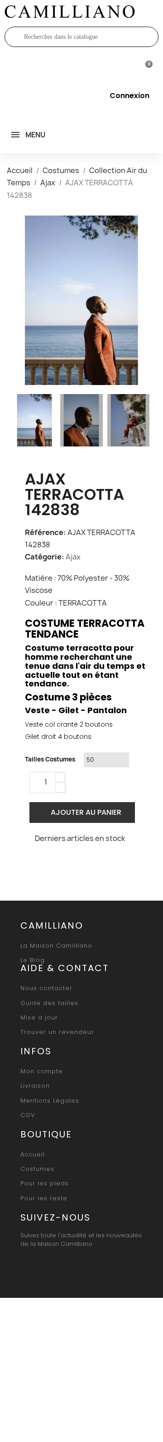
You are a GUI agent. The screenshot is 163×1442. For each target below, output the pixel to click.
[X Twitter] (55, 862)
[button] (21, 300)
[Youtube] (70, 1266)
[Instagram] (49, 1266)
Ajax (73, 557)
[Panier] (145, 66)
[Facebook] (34, 862)
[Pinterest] (76, 862)
